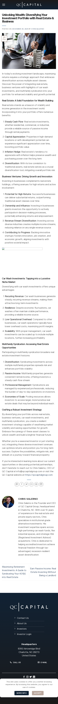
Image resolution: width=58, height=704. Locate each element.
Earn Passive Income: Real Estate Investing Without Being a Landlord (43, 572)
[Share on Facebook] (21, 484)
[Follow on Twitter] (31, 677)
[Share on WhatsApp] (17, 484)
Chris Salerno (37, 29)
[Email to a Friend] (31, 484)
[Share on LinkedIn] (41, 484)
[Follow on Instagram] (27, 677)
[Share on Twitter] (26, 484)
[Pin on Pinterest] (36, 484)
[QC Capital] (29, 5)
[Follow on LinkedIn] (34, 677)
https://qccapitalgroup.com (39, 475)
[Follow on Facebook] (24, 677)
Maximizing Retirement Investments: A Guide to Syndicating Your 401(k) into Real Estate (14, 572)
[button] (3, 4)
